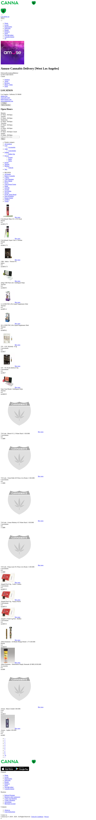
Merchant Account (9, 803)
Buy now (17, 217)
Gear (5, 145)
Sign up (7, 16)
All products (8, 144)
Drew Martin (8, 181)
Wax (5, 169)
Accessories (11, 147)
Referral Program (9, 795)
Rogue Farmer (8, 198)
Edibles (6, 152)
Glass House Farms (10, 184)
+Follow (4, 103)
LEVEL (6, 189)
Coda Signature (9, 179)
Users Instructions (9, 812)
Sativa (10, 161)
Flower (6, 156)
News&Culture (9, 35)
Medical (6, 166)
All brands (7, 174)
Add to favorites (6, 105)
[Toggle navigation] (1, 20)
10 (5, 755)
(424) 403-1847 (5, 98)
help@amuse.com (6, 99)
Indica (10, 159)
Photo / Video (8, 84)
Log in (3, 16)
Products (7, 32)
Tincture (6, 164)
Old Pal (6, 193)
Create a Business (9, 800)
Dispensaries (8, 26)
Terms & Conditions (37, 816)
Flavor (6, 182)
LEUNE (7, 188)
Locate (6, 25)
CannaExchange (9, 37)
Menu (3, 139)
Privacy (46, 816)
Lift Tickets (7, 191)
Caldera (6, 177)
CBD (6, 149)
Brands (6, 30)
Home (6, 23)
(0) (5, 38)
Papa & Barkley (9, 196)
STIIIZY (7, 199)
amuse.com (4, 96)
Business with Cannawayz (12, 797)
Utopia (6, 201)
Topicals (10, 167)
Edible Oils (11, 154)
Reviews (7, 83)
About (6, 81)
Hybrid (10, 157)
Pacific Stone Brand (10, 194)
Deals (6, 33)
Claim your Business (10, 798)
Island (6, 186)
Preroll (6, 162)
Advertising (7, 802)
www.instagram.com (7, 101)
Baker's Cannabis (9, 176)
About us (7, 810)
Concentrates (12, 151)
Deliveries (7, 28)
